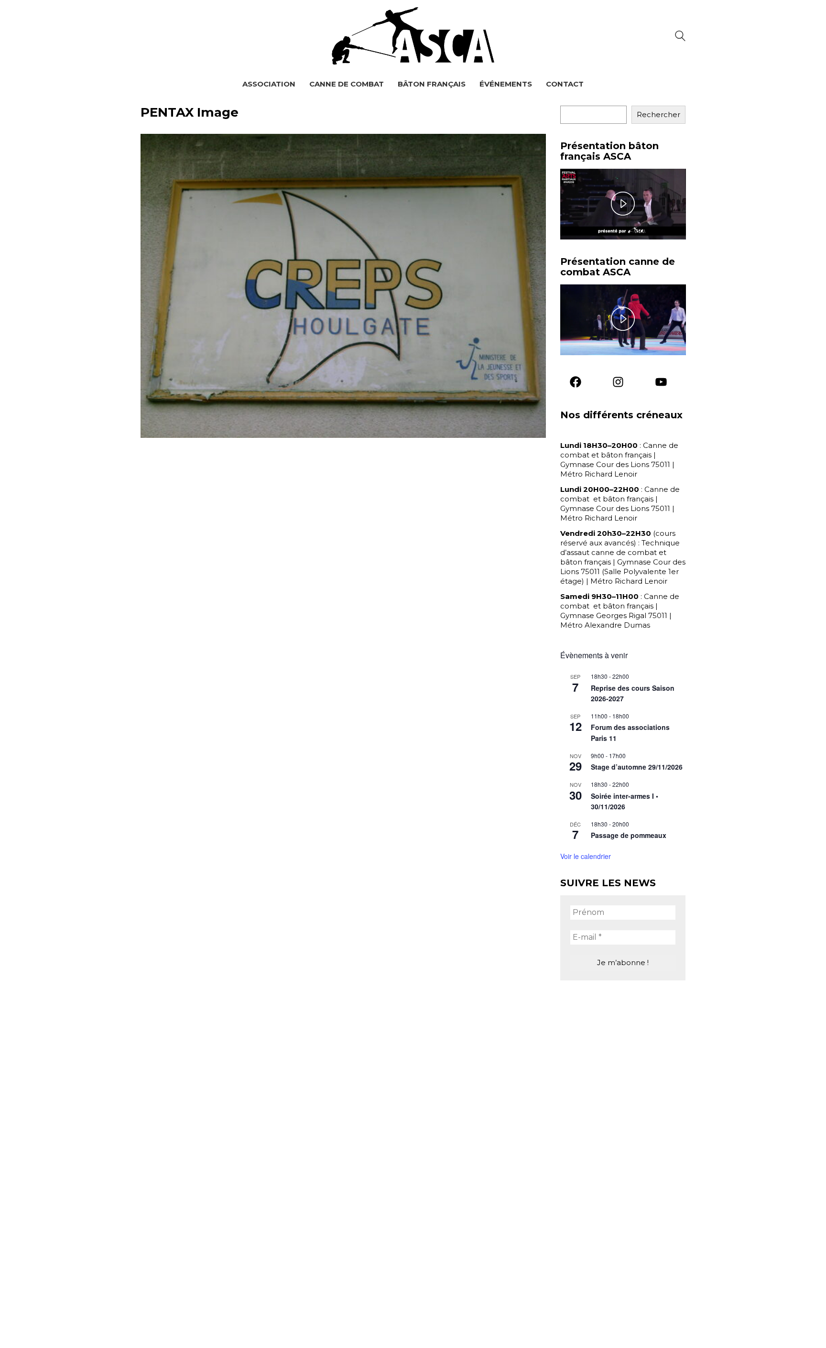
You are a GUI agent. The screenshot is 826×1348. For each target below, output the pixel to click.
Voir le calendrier (585, 856)
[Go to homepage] (413, 36)
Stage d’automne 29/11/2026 (637, 767)
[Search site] (680, 37)
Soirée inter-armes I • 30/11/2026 (624, 801)
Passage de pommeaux (628, 835)
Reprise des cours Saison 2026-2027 (632, 693)
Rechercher (658, 114)
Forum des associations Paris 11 (630, 732)
